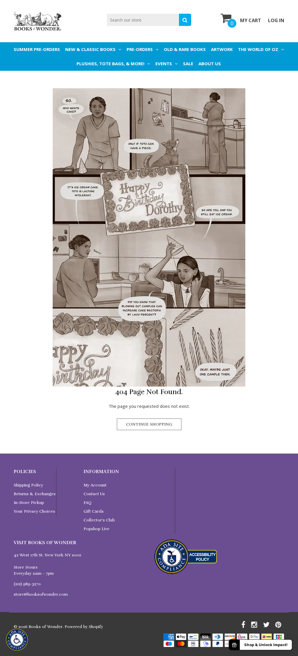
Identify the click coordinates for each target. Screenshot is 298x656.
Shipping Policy (28, 485)
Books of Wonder (46, 626)
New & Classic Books (90, 49)
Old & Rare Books (185, 49)
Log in (276, 20)
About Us (209, 63)
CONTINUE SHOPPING (149, 424)
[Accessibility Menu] (17, 639)
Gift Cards (94, 511)
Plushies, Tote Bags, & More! (110, 63)
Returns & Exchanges (35, 493)
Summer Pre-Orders (37, 49)
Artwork (222, 49)
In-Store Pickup (29, 502)
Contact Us (94, 493)
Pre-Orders (140, 49)
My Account (95, 485)
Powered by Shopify (84, 626)
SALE (188, 63)
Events (163, 63)
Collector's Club (99, 520)
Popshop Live (96, 528)
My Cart (250, 20)
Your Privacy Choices (34, 511)
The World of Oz (258, 49)
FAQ (87, 502)
